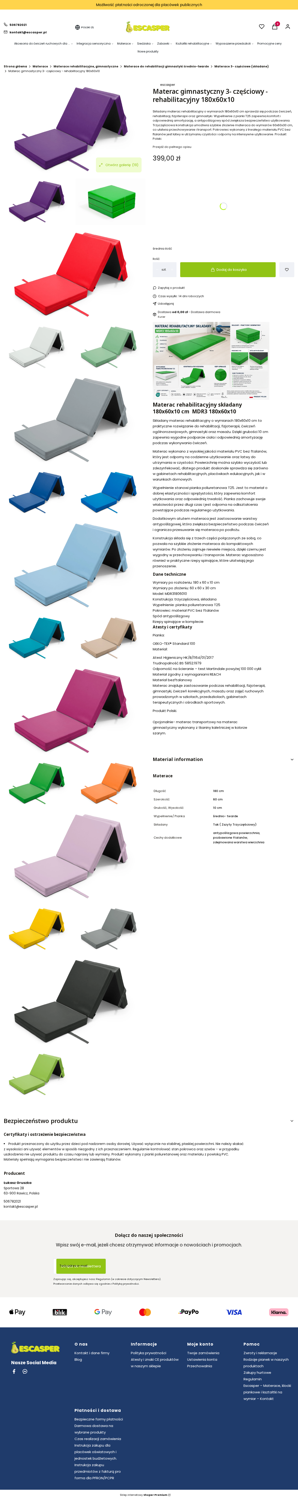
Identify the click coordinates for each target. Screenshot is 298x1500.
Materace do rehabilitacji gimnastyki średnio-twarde (166, 66)
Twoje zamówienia (203, 1352)
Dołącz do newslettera (81, 1266)
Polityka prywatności (148, 1352)
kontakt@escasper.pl (28, 32)
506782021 (18, 25)
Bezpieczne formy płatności (98, 1419)
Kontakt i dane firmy (91, 1352)
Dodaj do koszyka (232, 269)
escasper (167, 84)
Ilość (156, 259)
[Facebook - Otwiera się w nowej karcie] (14, 1371)
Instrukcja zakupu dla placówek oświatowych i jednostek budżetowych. (95, 1452)
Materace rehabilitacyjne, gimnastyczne (86, 66)
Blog (78, 1359)
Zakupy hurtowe (257, 1372)
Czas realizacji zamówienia (97, 1438)
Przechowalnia (199, 1366)
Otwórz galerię (122, 164)
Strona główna (15, 66)
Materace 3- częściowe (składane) (241, 66)
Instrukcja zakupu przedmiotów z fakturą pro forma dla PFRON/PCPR (97, 1471)
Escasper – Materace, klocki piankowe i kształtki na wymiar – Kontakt (267, 1392)
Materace (40, 66)
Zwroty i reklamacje (260, 1352)
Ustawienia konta (202, 1359)
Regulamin (253, 1379)
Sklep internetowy (143, 1495)
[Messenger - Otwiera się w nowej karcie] (25, 1371)
